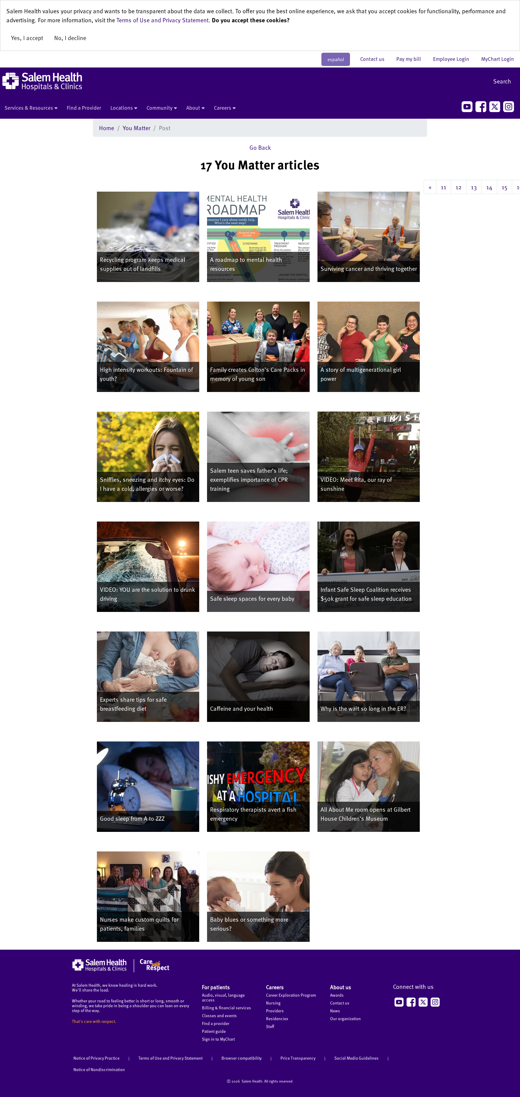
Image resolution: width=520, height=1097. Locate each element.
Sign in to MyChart (218, 1039)
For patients (216, 987)
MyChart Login (497, 59)
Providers (275, 1011)
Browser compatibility (241, 1058)
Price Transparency (297, 1058)
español (335, 59)
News (335, 1011)
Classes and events (219, 1015)
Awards (337, 995)
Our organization (345, 1018)
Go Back (260, 147)
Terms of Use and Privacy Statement (162, 19)
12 (459, 186)
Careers (222, 107)
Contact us (375, 59)
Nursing (273, 1003)
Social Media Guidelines (356, 1058)
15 (504, 186)
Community (159, 107)
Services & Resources (29, 107)
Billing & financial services (226, 1008)
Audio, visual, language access (223, 997)
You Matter (136, 127)
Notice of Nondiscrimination (99, 1069)
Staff (270, 1026)
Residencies (277, 1018)
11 (443, 186)
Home (106, 127)
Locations (121, 107)
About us (340, 987)
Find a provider (215, 1023)
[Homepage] (121, 971)
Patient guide (214, 1031)
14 (489, 186)
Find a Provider (84, 107)
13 (474, 186)
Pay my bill (411, 59)
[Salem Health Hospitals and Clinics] (42, 81)
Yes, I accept (27, 37)
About (193, 107)
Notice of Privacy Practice (96, 1058)
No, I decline (70, 37)
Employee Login (454, 59)
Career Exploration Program (291, 995)
